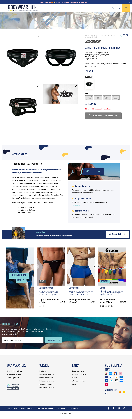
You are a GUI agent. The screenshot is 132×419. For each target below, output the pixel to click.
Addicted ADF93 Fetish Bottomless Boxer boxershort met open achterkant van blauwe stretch (81, 293)
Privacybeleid (61, 408)
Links (74, 384)
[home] (23, 10)
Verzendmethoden (46, 378)
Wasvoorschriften (78, 381)
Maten (74, 378)
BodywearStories (78, 371)
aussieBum (93, 59)
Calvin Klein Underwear (46, 288)
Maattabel (92, 104)
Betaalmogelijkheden (46, 374)
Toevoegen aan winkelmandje (105, 116)
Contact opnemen (13, 378)
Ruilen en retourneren (47, 381)
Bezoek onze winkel (14, 374)
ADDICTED (102, 288)
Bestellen (42, 371)
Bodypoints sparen (79, 374)
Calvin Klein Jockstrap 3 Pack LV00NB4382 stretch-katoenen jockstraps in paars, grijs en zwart (50, 293)
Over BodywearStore (14, 371)
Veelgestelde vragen (46, 387)
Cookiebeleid (73, 408)
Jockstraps (103, 35)
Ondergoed (94, 35)
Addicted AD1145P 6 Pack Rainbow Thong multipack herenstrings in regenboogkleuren (111, 293)
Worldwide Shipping (46, 384)
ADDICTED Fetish (73, 288)
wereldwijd (76, 205)
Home (87, 35)
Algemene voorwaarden (45, 408)
